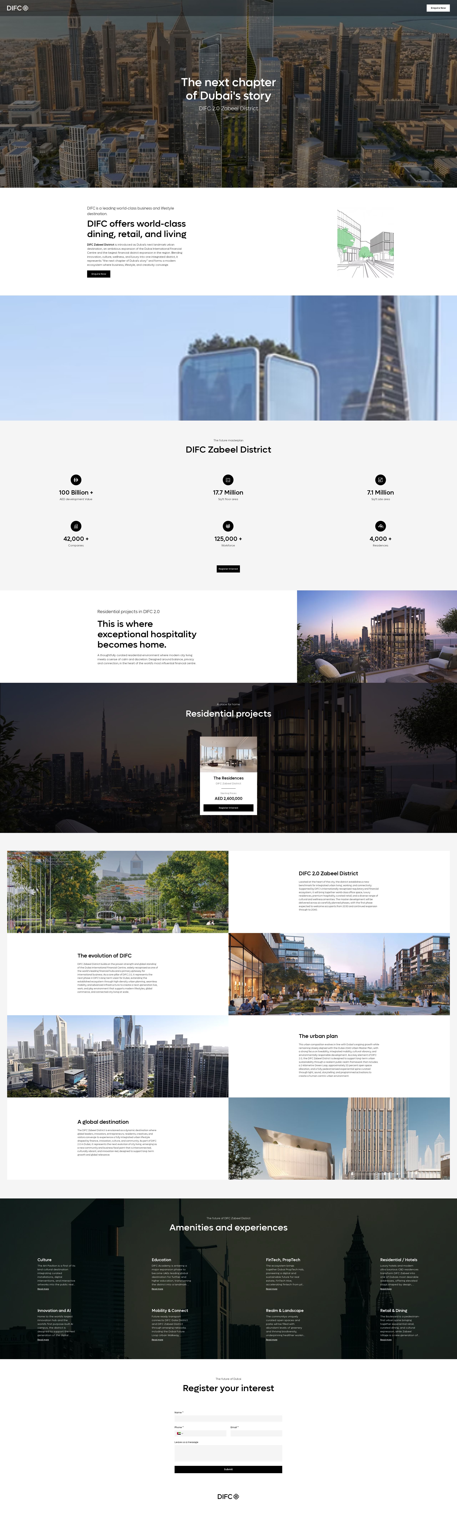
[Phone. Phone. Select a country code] (180, 1433)
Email (234, 1427)
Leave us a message (186, 1442)
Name (179, 1412)
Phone (179, 1427)
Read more (43, 1288)
